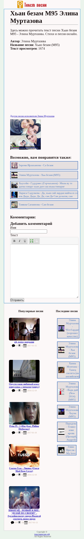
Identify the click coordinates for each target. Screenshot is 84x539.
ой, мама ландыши (24, 342)
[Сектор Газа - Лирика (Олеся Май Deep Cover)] (24, 455)
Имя (13, 227)
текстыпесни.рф (42, 534)
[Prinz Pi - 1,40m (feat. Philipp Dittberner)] (24, 413)
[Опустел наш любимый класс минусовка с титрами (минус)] (24, 371)
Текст (14, 235)
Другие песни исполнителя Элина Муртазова (32, 116)
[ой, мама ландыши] (24, 329)
